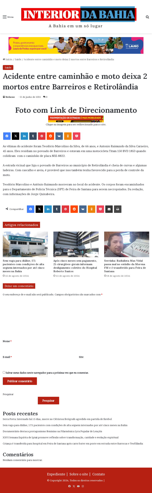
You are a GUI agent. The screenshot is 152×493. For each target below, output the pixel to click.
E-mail (7, 356)
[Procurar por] (147, 18)
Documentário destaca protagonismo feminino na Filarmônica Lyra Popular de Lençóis (52, 431)
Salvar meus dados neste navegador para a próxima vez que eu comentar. (47, 372)
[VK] (59, 136)
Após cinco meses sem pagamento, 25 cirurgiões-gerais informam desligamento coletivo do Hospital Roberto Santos (75, 266)
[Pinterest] (41, 136)
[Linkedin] (24, 136)
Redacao (10, 96)
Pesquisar (8, 394)
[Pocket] (76, 136)
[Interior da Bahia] (79, 17)
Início (8, 59)
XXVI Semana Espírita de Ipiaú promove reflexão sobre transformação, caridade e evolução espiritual (60, 437)
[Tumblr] (33, 136)
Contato (98, 474)
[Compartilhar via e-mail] (109, 209)
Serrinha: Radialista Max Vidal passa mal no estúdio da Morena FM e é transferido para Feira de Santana (125, 266)
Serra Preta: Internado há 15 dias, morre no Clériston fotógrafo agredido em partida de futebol (57, 419)
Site (81, 356)
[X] (15, 136)
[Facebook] (7, 136)
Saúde (18, 59)
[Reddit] (50, 136)
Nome (7, 341)
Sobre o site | (81, 474)
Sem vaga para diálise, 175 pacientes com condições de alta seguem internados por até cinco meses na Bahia (23, 266)
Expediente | (58, 474)
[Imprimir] (117, 209)
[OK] (68, 136)
